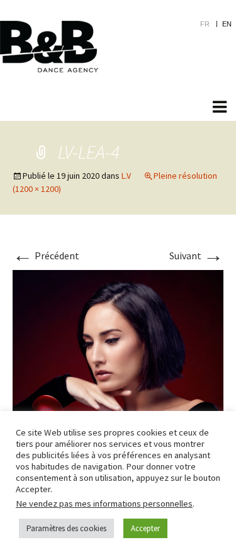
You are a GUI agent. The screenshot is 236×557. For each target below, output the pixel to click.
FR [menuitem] (205, 24)
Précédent (46, 255)
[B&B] (49, 46)
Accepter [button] (145, 528)
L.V (126, 175)
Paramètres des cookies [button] (66, 528)
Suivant (196, 255)
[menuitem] (211, 23)
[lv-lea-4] (118, 374)
